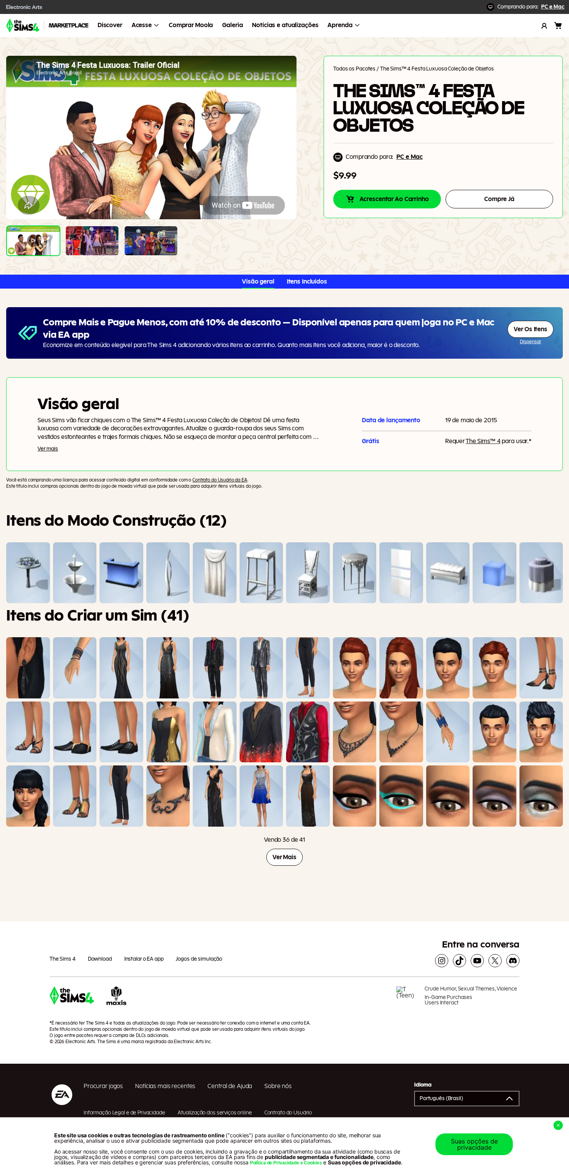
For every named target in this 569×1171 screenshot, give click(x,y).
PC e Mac (552, 7)
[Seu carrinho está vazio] (558, 25)
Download (100, 959)
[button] (466, 1098)
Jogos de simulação (199, 959)
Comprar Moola (191, 25)
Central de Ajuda (229, 1086)
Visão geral (258, 282)
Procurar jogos (103, 1086)
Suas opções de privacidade (474, 1144)
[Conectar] (544, 25)
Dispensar (530, 341)
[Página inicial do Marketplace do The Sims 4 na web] (22, 26)
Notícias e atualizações (285, 25)
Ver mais (48, 449)
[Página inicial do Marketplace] (68, 25)
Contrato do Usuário (288, 1113)
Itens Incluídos (307, 282)
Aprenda (339, 25)
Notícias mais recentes (165, 1086)
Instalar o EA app (144, 959)
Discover (110, 25)
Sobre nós (277, 1086)
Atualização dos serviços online (215, 1113)
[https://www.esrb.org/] (407, 998)
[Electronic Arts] (24, 7)
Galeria (232, 25)
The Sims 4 (62, 959)
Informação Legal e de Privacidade (124, 1113)
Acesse (142, 25)
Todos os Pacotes (354, 69)
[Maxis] (116, 998)
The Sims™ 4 (483, 441)
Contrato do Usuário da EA (219, 480)
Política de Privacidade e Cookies (286, 1163)
